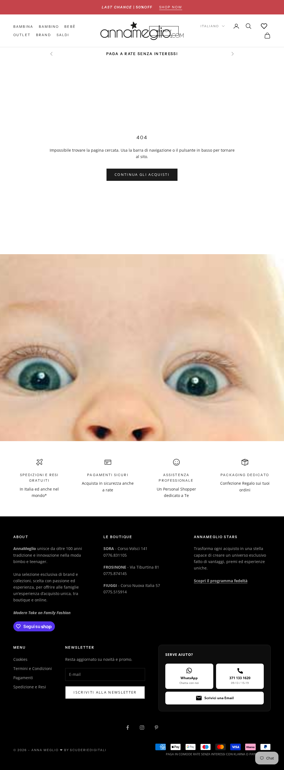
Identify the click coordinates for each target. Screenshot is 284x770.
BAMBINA (23, 26)
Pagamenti (23, 677)
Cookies (20, 659)
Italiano (210, 26)
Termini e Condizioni (32, 668)
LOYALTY (164, 31)
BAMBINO (49, 26)
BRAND (43, 35)
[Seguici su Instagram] (142, 727)
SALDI (63, 35)
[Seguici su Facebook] (127, 727)
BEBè (70, 26)
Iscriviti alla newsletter (105, 692)
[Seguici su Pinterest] (156, 727)
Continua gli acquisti (142, 174)
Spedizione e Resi (29, 686)
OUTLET (22, 35)
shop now (170, 7)
